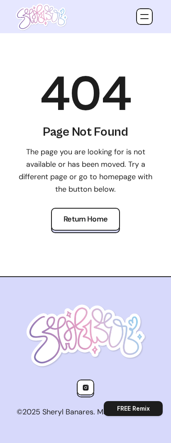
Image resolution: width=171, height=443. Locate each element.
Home (98, 53)
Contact (103, 104)
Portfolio (105, 87)
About (99, 70)
